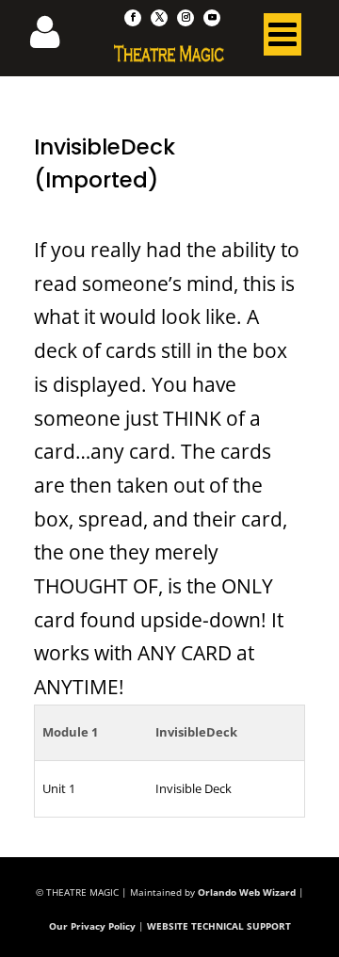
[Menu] (282, 38)
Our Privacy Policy (92, 926)
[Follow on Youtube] (211, 17)
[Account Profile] (56, 37)
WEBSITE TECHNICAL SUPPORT (219, 926)
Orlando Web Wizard (247, 892)
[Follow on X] (159, 17)
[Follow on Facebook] (132, 17)
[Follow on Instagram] (185, 17)
